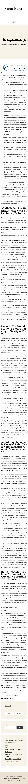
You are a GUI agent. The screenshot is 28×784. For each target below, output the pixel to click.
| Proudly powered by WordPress (16, 779)
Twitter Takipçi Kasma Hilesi (13, 759)
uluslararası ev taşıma (7, 698)
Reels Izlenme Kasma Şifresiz (13, 749)
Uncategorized (22, 44)
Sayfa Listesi (8, 752)
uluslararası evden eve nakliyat (9, 695)
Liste (6, 745)
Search (8, 705)
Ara (6, 725)
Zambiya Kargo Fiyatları (11, 761)
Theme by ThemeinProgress (11, 778)
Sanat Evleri (14, 9)
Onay (6, 747)
